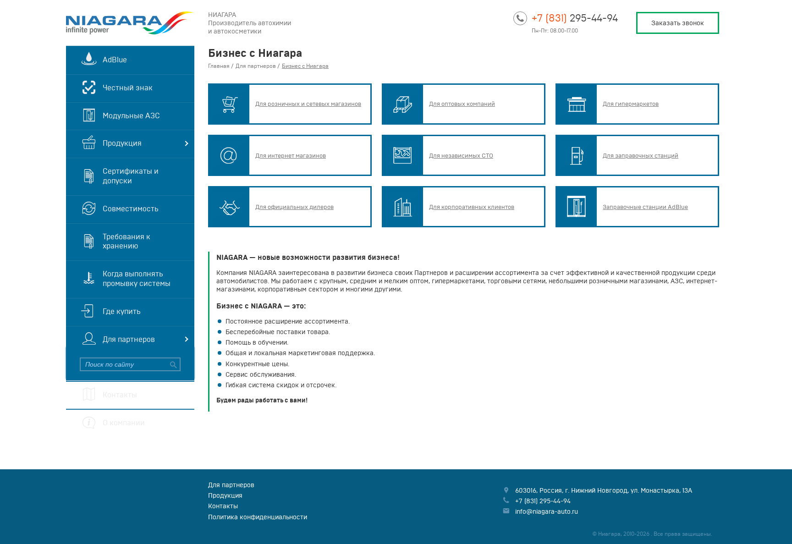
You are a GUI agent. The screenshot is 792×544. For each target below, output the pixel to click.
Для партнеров (129, 339)
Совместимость (131, 208)
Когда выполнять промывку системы (136, 278)
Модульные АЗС (131, 115)
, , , (603, 490)
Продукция (122, 143)
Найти (174, 364)
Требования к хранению (126, 241)
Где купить (122, 311)
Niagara (130, 23)
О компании (124, 422)
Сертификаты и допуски (131, 176)
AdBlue (115, 59)
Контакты (120, 394)
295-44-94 (575, 17)
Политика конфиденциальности (257, 517)
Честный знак (128, 87)
